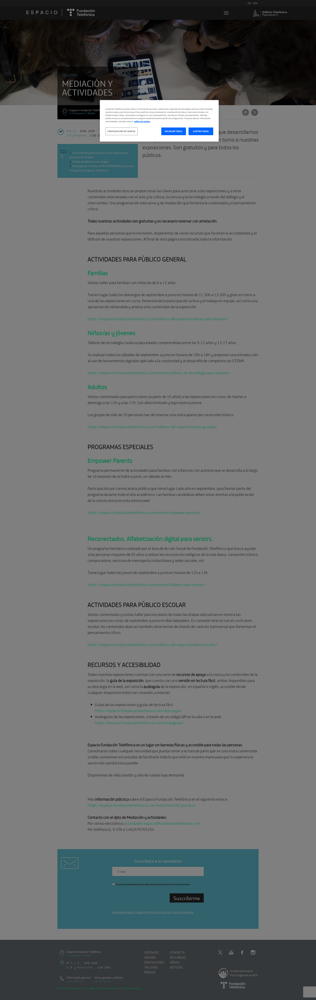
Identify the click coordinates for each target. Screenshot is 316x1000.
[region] (159, 121)
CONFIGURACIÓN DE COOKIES (121, 131)
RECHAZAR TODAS (173, 131)
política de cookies (142, 121)
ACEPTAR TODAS (201, 131)
